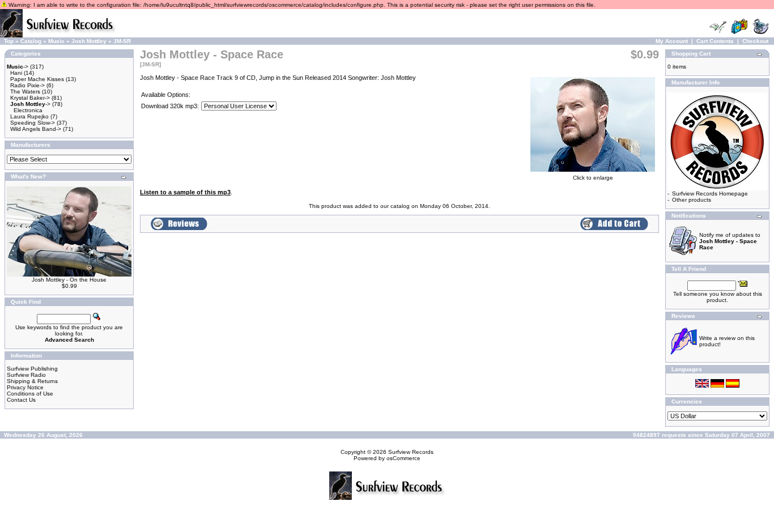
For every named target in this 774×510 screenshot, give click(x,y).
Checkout (755, 41)
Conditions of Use (30, 393)
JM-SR (122, 41)
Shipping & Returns (32, 381)
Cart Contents (715, 41)
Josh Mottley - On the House (69, 280)
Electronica (28, 110)
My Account (672, 41)
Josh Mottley (89, 41)
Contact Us (21, 400)
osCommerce (403, 458)
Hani (16, 73)
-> (17, 66)
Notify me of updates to (729, 241)
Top (9, 41)
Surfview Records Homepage (710, 193)
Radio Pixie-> (27, 85)
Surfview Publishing (32, 369)
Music (56, 41)
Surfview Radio (26, 375)
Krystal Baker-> (30, 98)
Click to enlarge (593, 178)
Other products (691, 200)
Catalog (30, 41)
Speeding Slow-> (32, 123)
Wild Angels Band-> (35, 129)
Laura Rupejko (29, 116)
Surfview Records (410, 452)
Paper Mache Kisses (37, 79)
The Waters (25, 91)
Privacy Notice (25, 387)
